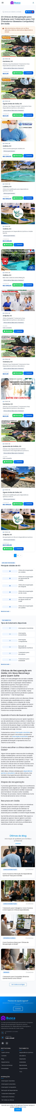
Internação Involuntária (8, 1084)
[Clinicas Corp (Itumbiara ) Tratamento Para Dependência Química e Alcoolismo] (18, 388)
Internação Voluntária (8, 1081)
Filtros (30, 12)
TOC (20, 1072)
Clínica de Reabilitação (10, 869)
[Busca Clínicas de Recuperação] (15, 2)
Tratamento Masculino (8, 1093)
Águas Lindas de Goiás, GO (12, 104)
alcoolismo (11, 773)
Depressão (22, 1059)
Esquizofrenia (23, 1068)
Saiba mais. (23, 1107)
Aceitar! (18, 1109)
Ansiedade (22, 1062)
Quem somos (5, 1052)
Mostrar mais (5, 611)
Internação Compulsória (8, 1087)
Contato (18, 1009)
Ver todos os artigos (18, 984)
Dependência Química (9, 938)
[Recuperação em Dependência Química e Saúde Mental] (18, 213)
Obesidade (6, 972)
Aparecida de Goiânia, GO (12, 446)
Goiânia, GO (7, 146)
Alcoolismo (22, 1056)
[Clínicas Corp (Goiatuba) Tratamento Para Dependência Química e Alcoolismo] (18, 346)
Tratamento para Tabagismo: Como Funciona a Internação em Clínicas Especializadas (18, 909)
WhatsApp (18, 73)
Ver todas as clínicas (7, 1100)
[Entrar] (33, 2)
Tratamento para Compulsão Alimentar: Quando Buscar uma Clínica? (16, 977)
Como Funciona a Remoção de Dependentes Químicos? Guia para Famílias (17, 875)
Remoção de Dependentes (9, 1090)
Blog (2, 1059)
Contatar (29, 73)
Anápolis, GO (7, 316)
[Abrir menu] (2, 2)
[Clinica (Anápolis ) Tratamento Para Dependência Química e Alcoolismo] (18, 300)
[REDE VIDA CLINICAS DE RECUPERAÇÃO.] (18, 260)
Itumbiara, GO (8, 61)
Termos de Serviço (6, 1065)
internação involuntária (20, 736)
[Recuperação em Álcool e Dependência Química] (18, 519)
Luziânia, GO (7, 187)
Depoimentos (5, 1062)
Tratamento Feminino (7, 1097)
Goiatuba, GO (8, 362)
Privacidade (5, 1068)
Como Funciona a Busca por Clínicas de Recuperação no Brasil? (16, 943)
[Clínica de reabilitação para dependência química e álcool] (18, 171)
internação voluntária (22, 732)
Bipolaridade (23, 1065)
